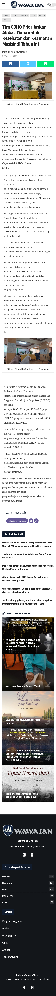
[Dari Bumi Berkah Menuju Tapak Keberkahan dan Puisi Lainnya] (28, 783)
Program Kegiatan (12, 921)
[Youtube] (24, 855)
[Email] (31, 520)
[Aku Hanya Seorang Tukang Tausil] (28, 672)
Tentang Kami (10, 957)
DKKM (6, 15)
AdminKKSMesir (16, 512)
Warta (6, 20)
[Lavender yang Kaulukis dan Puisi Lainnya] (28, 709)
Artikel (6, 950)
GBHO (14, 15)
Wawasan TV (9, 935)
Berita (5, 928)
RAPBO (42, 15)
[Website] (36, 520)
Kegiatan (27, 882)
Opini (5, 942)
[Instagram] (32, 855)
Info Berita (27, 895)
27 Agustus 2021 (9, 56)
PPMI (33, 15)
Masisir (24, 15)
